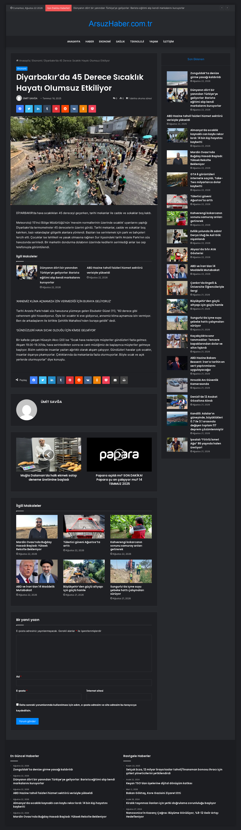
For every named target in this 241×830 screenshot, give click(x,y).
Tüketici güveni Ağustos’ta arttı (81, 544)
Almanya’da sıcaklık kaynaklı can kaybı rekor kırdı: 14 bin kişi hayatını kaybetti (207, 136)
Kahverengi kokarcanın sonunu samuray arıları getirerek (126, 545)
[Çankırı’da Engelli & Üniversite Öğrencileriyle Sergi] (177, 288)
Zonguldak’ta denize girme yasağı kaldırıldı (205, 75)
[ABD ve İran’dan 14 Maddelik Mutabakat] (37, 571)
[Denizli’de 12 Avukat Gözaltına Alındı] (177, 402)
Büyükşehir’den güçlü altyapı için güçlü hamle (83, 588)
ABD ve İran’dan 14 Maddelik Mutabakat (35, 588)
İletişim (168, 41)
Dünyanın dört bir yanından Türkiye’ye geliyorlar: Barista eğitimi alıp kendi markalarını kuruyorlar (205, 98)
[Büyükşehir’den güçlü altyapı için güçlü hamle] (84, 571)
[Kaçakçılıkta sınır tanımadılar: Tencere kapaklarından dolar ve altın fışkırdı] (177, 341)
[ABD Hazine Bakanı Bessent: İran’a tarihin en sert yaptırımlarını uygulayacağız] (177, 363)
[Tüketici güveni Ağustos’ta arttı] (84, 526)
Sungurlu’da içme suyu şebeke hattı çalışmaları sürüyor (127, 590)
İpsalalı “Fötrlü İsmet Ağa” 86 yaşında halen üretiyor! (205, 443)
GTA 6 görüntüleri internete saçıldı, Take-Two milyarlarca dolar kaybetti (206, 180)
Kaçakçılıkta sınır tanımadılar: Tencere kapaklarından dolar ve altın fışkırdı (206, 342)
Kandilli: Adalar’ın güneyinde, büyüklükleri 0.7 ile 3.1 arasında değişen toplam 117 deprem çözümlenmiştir (206, 421)
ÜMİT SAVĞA (30, 98)
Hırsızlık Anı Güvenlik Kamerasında (204, 382)
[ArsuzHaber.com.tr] (120, 23)
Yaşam (153, 41)
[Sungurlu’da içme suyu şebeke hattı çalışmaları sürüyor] (131, 571)
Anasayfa (73, 41)
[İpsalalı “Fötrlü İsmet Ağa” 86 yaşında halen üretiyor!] (177, 445)
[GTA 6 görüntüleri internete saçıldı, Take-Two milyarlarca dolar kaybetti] (177, 179)
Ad (18, 676)
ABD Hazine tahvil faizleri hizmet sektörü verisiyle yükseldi (107, 7)
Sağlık (120, 41)
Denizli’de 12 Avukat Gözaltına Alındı (203, 399)
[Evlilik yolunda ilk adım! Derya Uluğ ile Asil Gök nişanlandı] (177, 236)
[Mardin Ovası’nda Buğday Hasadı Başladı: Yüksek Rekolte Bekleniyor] (37, 526)
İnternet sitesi (95, 690)
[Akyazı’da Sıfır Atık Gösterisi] (177, 254)
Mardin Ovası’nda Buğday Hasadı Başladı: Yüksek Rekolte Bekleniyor (34, 545)
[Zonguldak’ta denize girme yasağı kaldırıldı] (177, 78)
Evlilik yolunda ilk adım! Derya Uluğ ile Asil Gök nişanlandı (206, 235)
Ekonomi (105, 41)
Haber (89, 41)
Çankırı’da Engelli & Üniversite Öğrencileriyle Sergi (207, 287)
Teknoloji (137, 41)
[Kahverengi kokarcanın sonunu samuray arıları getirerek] (131, 526)
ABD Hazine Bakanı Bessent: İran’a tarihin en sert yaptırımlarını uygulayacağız (207, 364)
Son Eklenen (196, 59)
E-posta (21, 690)
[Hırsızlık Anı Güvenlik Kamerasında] (177, 385)
